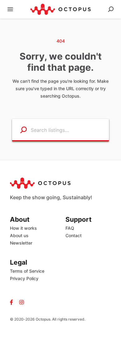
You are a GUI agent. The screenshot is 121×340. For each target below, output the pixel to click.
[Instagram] (20, 302)
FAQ (69, 228)
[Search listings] (19, 129)
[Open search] (111, 9)
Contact (73, 235)
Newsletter (21, 243)
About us (19, 235)
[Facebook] (13, 302)
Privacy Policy (24, 278)
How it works (23, 228)
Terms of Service (27, 271)
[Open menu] (10, 9)
